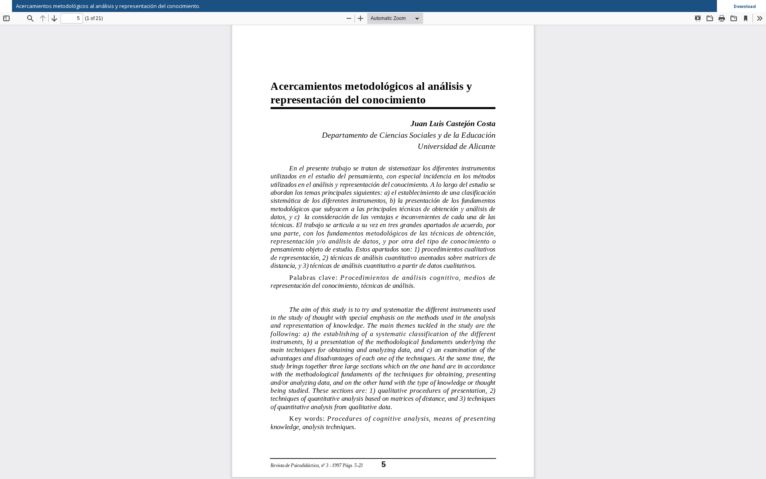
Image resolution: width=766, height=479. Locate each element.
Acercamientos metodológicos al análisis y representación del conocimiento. (108, 6)
